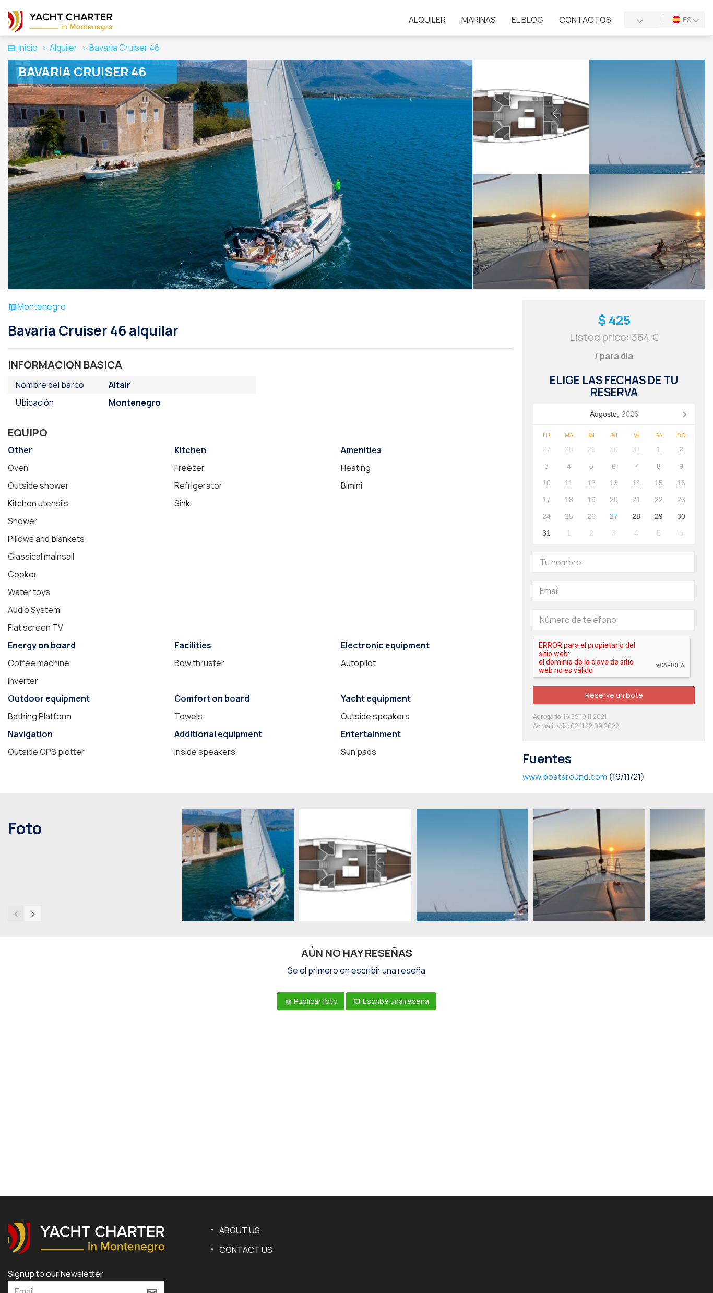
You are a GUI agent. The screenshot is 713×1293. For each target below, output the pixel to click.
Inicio (28, 47)
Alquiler (427, 20)
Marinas (478, 20)
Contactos (585, 20)
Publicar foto (315, 1001)
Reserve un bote (614, 695)
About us (239, 1230)
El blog (527, 20)
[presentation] (15, 913)
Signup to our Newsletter (55, 1273)
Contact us (245, 1249)
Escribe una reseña (395, 1001)
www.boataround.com (564, 776)
